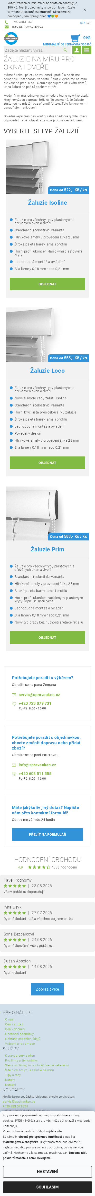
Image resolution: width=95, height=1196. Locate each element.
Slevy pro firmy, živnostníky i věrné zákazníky (37, 1065)
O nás (9, 1019)
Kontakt (10, 1085)
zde (59, 1131)
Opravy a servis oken (20, 1055)
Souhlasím (47, 1187)
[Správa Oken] (11, 38)
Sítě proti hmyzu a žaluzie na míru (29, 1070)
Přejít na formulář (47, 834)
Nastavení (47, 1171)
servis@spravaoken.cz (19, 1101)
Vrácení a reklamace (20, 1043)
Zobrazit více (47, 989)
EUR (88, 23)
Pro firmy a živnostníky (21, 1060)
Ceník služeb (14, 1024)
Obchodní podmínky (19, 1034)
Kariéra (10, 1080)
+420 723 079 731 (15, 1106)
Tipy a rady (13, 1075)
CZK (83, 23)
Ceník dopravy (15, 1029)
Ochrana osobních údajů (22, 1039)
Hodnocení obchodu (47, 859)
